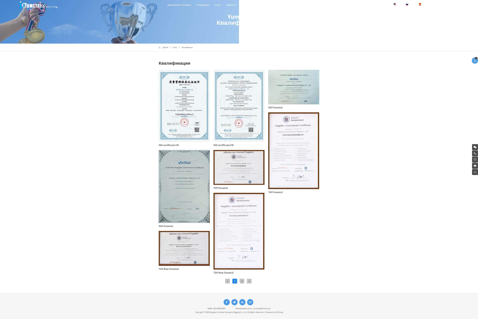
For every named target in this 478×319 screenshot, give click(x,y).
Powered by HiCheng (274, 312)
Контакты (276, 5)
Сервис (245, 5)
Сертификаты (187, 47)
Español (425, 4)
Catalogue (260, 5)
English (400, 4)
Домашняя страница (179, 5)
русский (413, 4)
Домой (165, 47)
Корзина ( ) (454, 5)
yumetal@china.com (261, 308)
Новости (231, 5)
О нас (217, 5)
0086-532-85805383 (216, 308)
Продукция (203, 5)
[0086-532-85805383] (475, 153)
